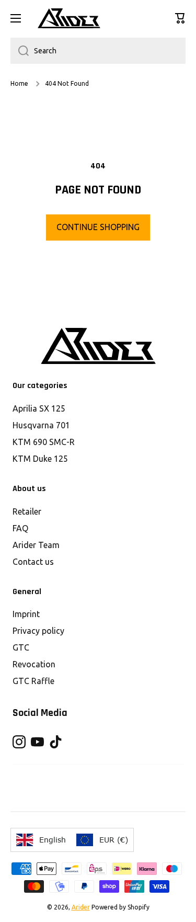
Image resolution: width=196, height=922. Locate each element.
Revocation (34, 664)
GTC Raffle (33, 681)
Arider (81, 907)
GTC (21, 647)
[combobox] (98, 51)
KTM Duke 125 (40, 458)
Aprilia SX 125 (39, 408)
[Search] (19, 51)
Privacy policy (38, 630)
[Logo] (69, 18)
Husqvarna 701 (41, 425)
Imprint (26, 614)
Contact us (33, 561)
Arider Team (36, 545)
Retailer (27, 511)
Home (19, 83)
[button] (180, 18)
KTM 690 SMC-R (44, 442)
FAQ (20, 528)
